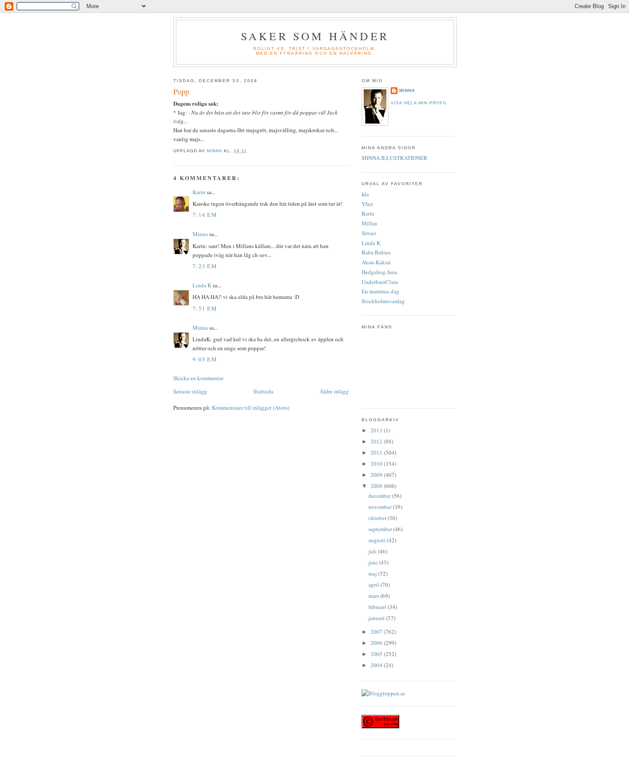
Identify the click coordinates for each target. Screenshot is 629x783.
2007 (377, 631)
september (380, 529)
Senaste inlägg (190, 391)
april (374, 584)
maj (373, 573)
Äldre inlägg (334, 391)
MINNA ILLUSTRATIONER (394, 158)
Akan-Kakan (376, 262)
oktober (378, 518)
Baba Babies (376, 252)
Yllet (367, 204)
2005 (377, 654)
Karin (199, 192)
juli (373, 551)
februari (378, 607)
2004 (377, 665)
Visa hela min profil (419, 102)
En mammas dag (380, 291)
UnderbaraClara (380, 282)
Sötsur (369, 233)
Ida (365, 194)
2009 (377, 475)
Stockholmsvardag (383, 301)
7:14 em (205, 215)
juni (373, 562)
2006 (377, 643)
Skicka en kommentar (198, 378)
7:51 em (205, 308)
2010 (377, 463)
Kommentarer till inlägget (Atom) (250, 407)
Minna (200, 234)
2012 (377, 441)
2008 (377, 486)
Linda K (202, 285)
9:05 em (205, 359)
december (380, 495)
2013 (377, 430)
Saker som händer (315, 36)
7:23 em (205, 266)
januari (377, 618)
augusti (377, 540)
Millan (369, 223)
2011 (377, 452)
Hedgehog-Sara (379, 272)
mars (374, 596)
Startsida (263, 391)
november (380, 507)
